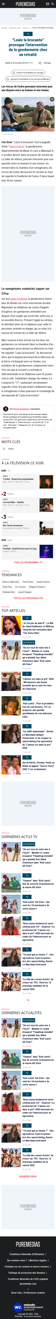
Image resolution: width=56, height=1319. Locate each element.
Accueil (4, 28)
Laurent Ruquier (25, 592)
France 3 (10, 517)
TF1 (8, 470)
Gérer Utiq (16, 1292)
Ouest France (16, 146)
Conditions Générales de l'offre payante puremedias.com (28, 1281)
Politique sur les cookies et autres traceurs (27, 1266)
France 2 (10, 494)
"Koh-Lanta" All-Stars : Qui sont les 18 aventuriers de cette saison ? (35, 905)
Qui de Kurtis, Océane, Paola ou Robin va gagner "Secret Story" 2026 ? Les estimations (38, 766)
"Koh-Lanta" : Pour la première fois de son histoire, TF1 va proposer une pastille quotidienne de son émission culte (38, 710)
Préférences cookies (34, 1292)
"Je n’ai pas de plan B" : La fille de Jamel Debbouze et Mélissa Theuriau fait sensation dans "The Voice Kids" (38, 628)
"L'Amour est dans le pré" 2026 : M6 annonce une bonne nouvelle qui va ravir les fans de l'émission (38, 684)
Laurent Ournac (43, 582)
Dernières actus (15, 28)
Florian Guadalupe (21, 409)
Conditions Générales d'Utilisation (27, 1254)
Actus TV (26, 28)
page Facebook (19, 298)
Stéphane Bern (9, 592)
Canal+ (10, 540)
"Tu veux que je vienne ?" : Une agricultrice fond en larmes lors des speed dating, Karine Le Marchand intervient (38, 959)
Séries (11, 449)
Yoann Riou (7, 587)
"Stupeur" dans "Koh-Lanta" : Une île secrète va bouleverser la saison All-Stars (38, 884)
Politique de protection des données (27, 1272)
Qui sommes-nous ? (17, 1260)
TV (4, 449)
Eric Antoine (20, 587)
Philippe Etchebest (37, 587)
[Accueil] (25, 4)
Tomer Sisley (27, 582)
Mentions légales (38, 1260)
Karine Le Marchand (11, 582)
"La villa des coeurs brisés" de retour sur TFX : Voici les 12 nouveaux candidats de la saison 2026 (37, 984)
